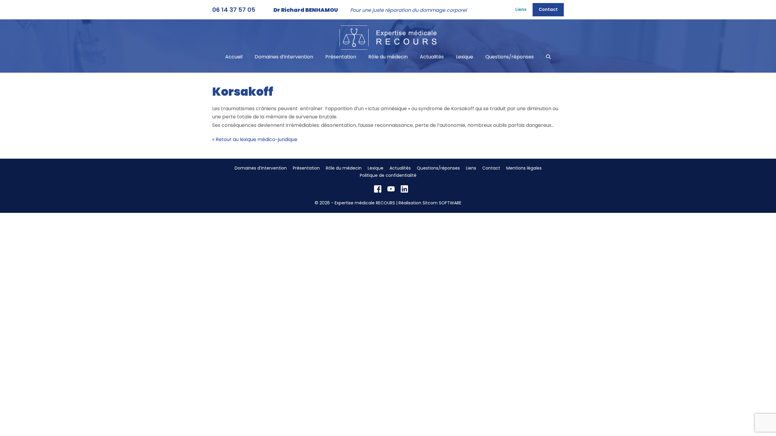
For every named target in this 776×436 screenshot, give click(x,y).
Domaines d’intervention (284, 56)
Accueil (233, 56)
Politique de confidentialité (388, 175)
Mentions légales (524, 168)
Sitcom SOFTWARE (442, 203)
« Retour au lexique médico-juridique (254, 139)
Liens (521, 9)
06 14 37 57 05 (233, 9)
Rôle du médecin (388, 56)
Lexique (464, 56)
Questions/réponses (509, 56)
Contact (548, 9)
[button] (548, 57)
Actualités (432, 56)
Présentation (340, 56)
